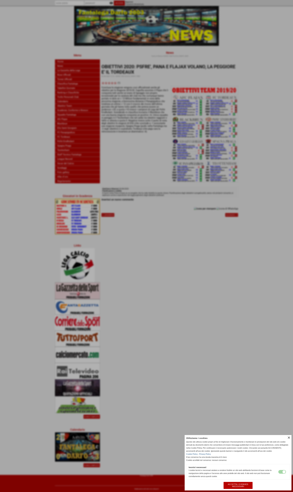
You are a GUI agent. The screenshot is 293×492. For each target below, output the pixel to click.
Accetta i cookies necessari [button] (238, 485)
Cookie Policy (192, 454)
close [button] (289, 437)
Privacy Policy (205, 454)
